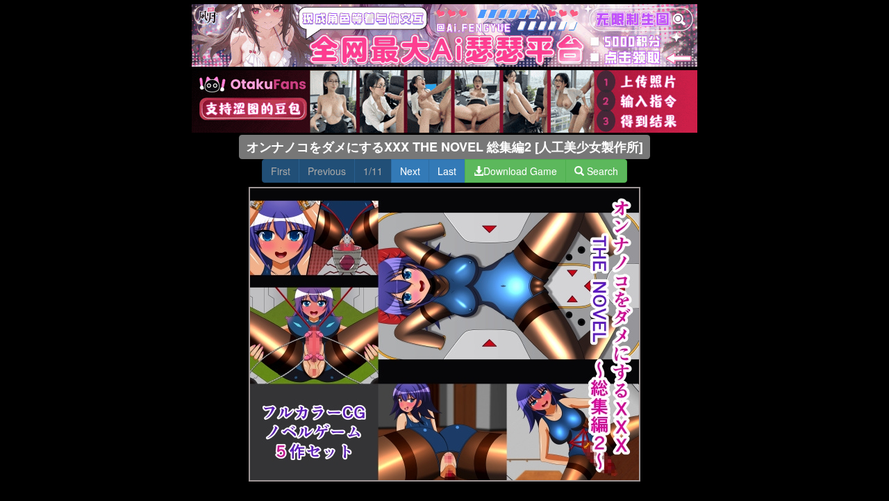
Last (447, 171)
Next (410, 171)
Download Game (520, 171)
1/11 (373, 171)
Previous (327, 171)
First (280, 171)
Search (601, 171)
